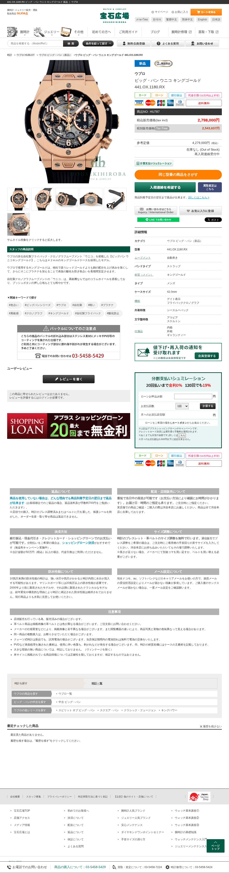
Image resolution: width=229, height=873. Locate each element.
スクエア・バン (109, 710)
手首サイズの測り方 (133, 839)
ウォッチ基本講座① (187, 810)
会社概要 (15, 796)
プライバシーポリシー (59, 796)
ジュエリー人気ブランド (136, 817)
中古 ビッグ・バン (70, 702)
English (202, 19)
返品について (76, 832)
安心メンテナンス (132, 825)
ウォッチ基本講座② (187, 817)
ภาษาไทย (142, 19)
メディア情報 (22, 825)
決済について (76, 817)
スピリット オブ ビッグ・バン (77, 710)
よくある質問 (76, 846)
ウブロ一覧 (65, 693)
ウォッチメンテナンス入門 (191, 839)
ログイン (44, 397)
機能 (137, 301)
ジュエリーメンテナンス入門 (192, 846)
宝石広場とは (22, 832)
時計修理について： (183, 867)
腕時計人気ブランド (133, 810)
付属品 (139, 331)
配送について (76, 825)
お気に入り (181, 11)
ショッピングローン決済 (78, 542)
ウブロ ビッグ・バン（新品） (185, 241)
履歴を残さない (212, 726)
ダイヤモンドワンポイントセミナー (142, 832)
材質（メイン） (144, 274)
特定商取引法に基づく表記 (93, 796)
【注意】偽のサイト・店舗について (133, 796)
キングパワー (169, 710)
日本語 (216, 19)
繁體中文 (171, 19)
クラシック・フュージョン (140, 710)
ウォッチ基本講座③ (187, 825)
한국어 (157, 19)
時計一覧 (97, 683)
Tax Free (162, 128)
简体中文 (187, 19)
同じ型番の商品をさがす (178, 174)
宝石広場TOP (22, 810)
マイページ (161, 11)
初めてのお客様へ (78, 810)
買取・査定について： (131, 867)
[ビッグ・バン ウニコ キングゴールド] (18, 199)
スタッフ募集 (33, 796)
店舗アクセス (22, 817)
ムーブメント (143, 257)
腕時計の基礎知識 (185, 832)
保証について (76, 839)
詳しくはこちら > (198, 197)
